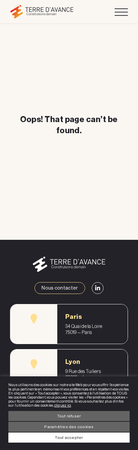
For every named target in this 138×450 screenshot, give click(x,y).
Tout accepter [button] (69, 438)
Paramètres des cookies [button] (68, 427)
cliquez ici (62, 405)
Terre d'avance (41, 11)
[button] (34, 319)
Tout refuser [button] (69, 416)
